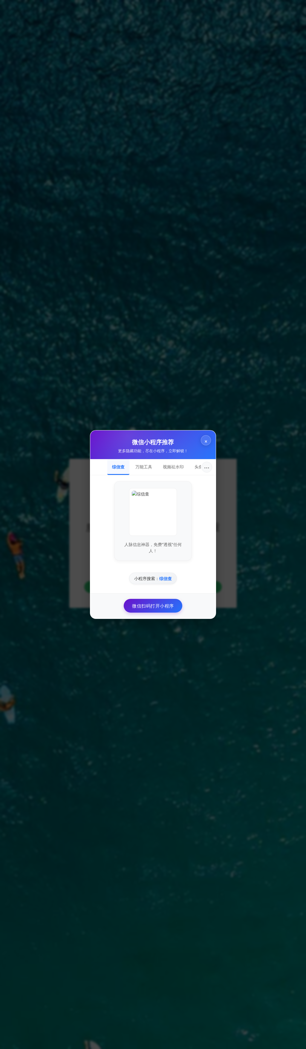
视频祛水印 (173, 467)
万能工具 (143, 467)
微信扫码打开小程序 (153, 605)
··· (206, 467)
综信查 (118, 467)
